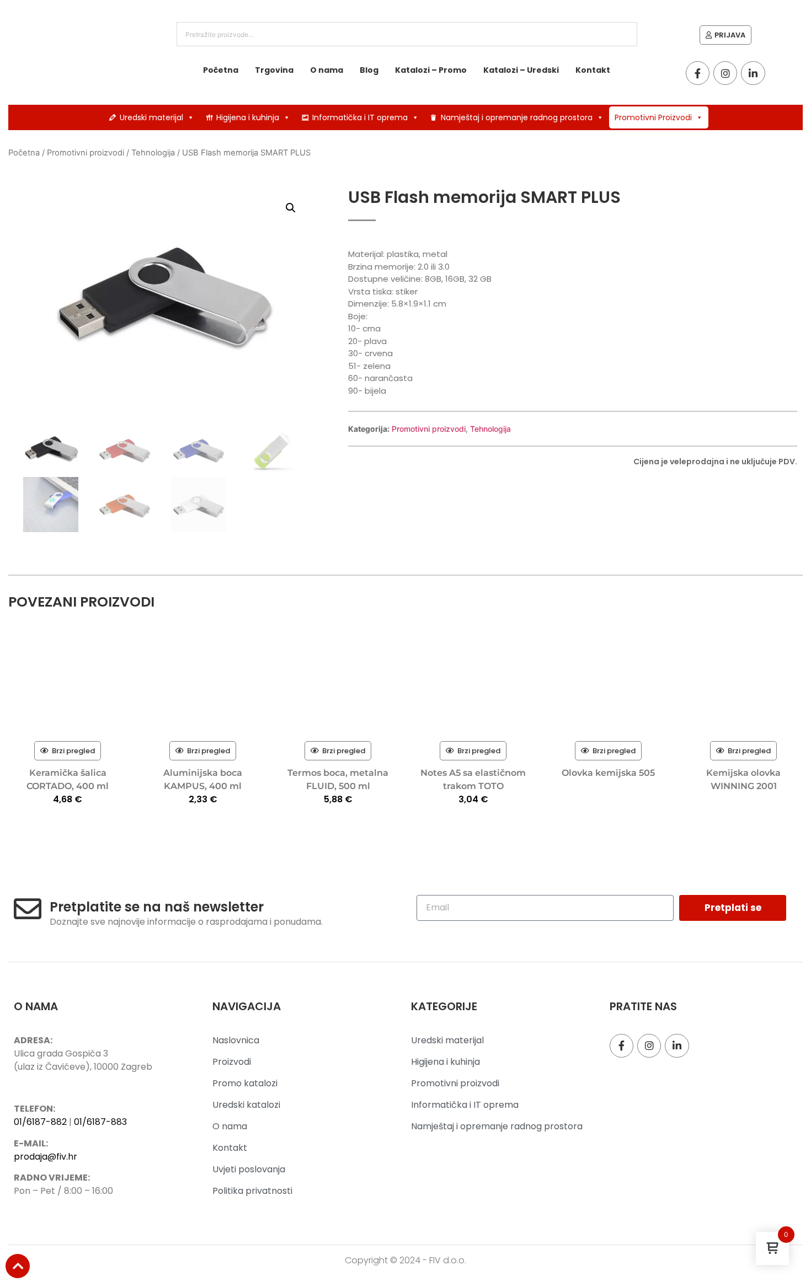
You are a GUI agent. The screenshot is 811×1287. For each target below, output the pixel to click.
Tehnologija (153, 153)
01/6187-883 (100, 1122)
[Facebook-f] (697, 73)
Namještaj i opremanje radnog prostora (517, 117)
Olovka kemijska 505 (608, 773)
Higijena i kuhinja (247, 117)
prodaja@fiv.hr (45, 1156)
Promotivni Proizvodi (653, 117)
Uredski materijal (151, 117)
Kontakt (592, 70)
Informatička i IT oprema (360, 117)
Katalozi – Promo (431, 70)
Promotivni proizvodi (85, 153)
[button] (291, 208)
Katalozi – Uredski (521, 70)
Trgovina (274, 70)
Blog (369, 70)
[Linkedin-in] (753, 73)
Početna (220, 70)
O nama (326, 70)
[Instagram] (725, 73)
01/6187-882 (40, 1122)
